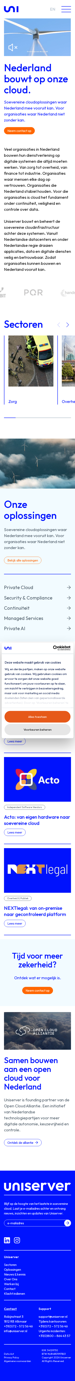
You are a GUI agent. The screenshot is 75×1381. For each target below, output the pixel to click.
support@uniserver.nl (53, 1317)
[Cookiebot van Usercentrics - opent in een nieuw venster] (53, 648)
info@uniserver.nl (15, 1331)
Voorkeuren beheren (38, 729)
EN (52, 9)
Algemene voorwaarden (17, 1361)
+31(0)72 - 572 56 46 (18, 1326)
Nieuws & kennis (15, 1274)
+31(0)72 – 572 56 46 (53, 1326)
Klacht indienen (14, 1294)
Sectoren (10, 1265)
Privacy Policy (11, 1357)
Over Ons (10, 1279)
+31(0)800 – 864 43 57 (54, 1336)
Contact (9, 1289)
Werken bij (11, 1284)
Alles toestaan (37, 716)
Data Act (9, 1353)
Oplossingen (12, 1270)
